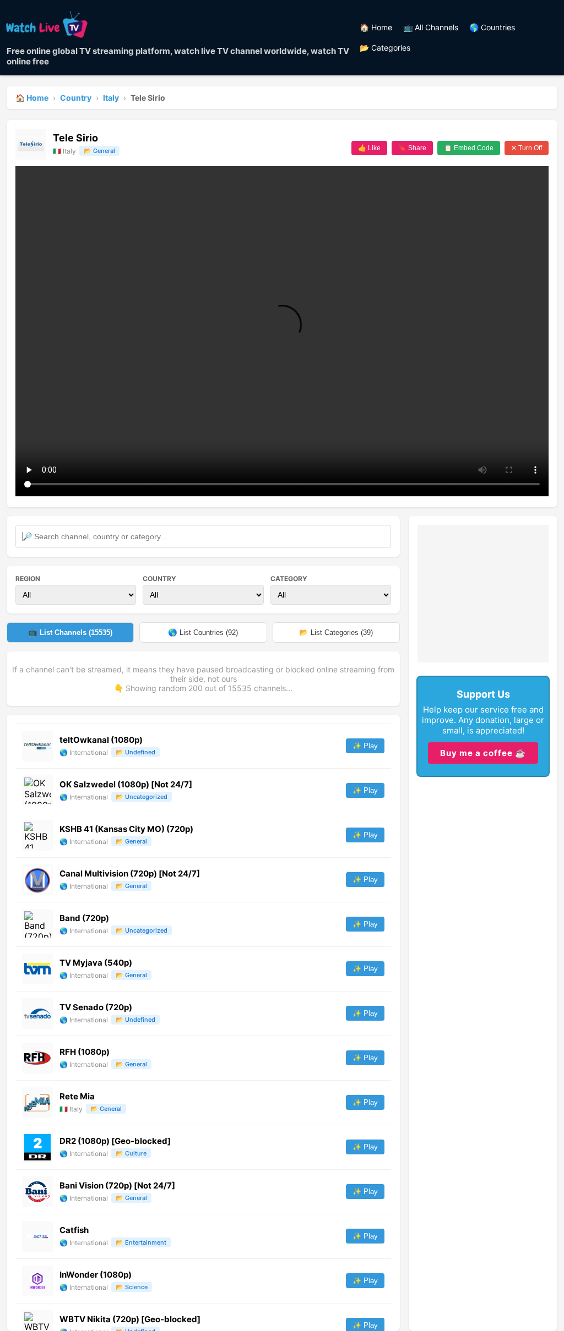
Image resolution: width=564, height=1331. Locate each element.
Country (75, 97)
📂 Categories (385, 47)
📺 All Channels (430, 27)
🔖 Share (412, 148)
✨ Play (365, 746)
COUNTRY (159, 578)
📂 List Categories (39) (336, 632)
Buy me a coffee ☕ (483, 753)
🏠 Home (376, 27)
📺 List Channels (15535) (70, 632)
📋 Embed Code (469, 148)
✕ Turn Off (526, 148)
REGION (27, 578)
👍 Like (369, 148)
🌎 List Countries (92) (203, 632)
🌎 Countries (492, 27)
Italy (111, 97)
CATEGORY (288, 578)
